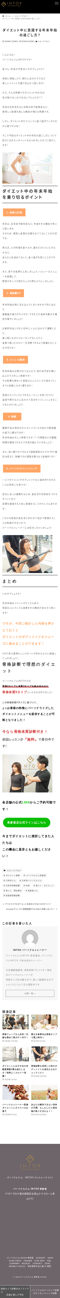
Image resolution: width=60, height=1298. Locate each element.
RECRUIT (26, 1263)
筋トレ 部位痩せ (13, 890)
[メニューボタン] (56, 3)
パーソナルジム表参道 (35, 875)
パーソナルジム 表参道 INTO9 (33, 1277)
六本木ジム (10, 880)
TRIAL (47, 1263)
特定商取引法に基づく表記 (39, 1266)
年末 (27, 885)
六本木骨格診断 (12, 885)
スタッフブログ (44, 41)
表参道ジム (32, 890)
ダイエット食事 (12, 875)
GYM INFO (39, 1261)
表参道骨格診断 (12, 895)
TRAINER (28, 1261)
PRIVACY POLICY (17, 1266)
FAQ (49, 1261)
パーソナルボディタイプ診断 (45, 1292)
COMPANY (15, 1263)
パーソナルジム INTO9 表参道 (30, 1188)
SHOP (50, 1258)
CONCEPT (41, 1258)
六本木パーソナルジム (31, 880)
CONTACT (37, 1263)
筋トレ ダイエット (44, 885)
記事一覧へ (30, 993)
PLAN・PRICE (15, 1261)
